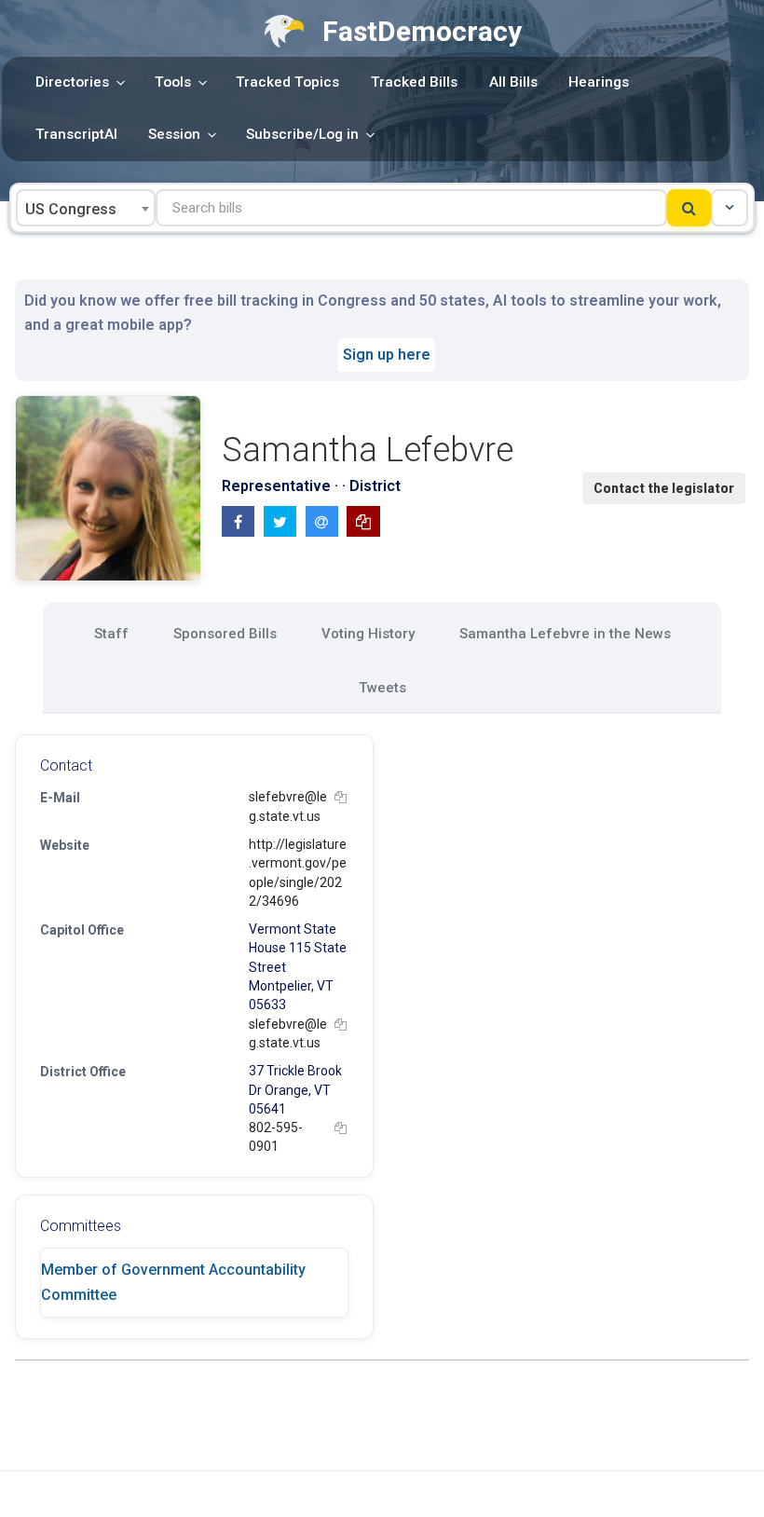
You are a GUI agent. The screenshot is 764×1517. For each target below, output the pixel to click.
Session (174, 134)
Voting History (368, 633)
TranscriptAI (76, 134)
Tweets (382, 687)
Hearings (598, 82)
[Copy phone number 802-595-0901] (340, 1128)
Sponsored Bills (225, 633)
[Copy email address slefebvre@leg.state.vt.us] (340, 797)
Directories (72, 82)
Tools (173, 82)
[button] (729, 207)
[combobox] (86, 207)
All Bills (513, 82)
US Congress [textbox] (70, 209)
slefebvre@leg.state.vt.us (288, 806)
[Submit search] (689, 207)
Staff (111, 633)
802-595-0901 (276, 1137)
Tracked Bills (414, 82)
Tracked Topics (287, 82)
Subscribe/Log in (302, 134)
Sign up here (386, 354)
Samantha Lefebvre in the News (565, 633)
